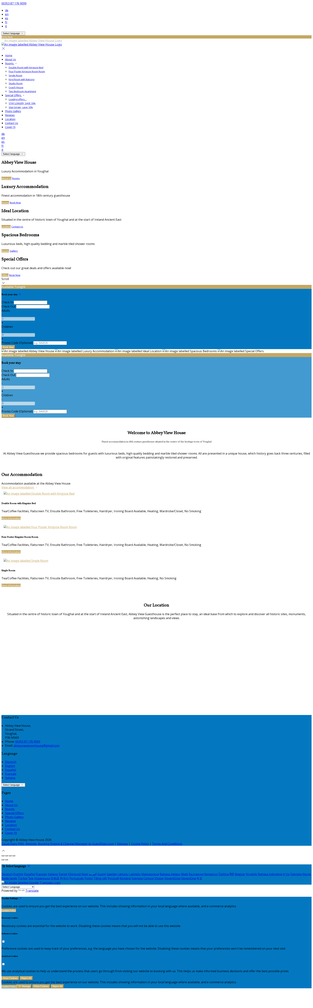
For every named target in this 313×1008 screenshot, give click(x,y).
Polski (89, 878)
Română (125, 878)
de (6, 10)
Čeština (224, 874)
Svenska (137, 878)
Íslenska (296, 874)
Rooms (9, 63)
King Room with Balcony (22, 79)
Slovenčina (188, 878)
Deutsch (10, 762)
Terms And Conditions (167, 844)
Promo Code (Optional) (17, 343)
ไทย (30, 878)
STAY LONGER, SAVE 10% (22, 103)
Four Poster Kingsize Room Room (27, 71)
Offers (5, 275)
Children (7, 327)
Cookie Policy (140, 844)
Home (8, 55)
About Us (10, 59)
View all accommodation (18, 487)
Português (76, 878)
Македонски (150, 874)
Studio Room (16, 83)
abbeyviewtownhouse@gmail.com (36, 746)
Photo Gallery (13, 111)
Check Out (8, 306)
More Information (11, 518)
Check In (7, 302)
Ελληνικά (74, 874)
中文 (199, 878)
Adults (5, 311)
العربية (93, 874)
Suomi (101, 874)
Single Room (15, 75)
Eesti (85, 874)
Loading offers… (18, 99)
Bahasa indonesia (270, 874)
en (7, 14)
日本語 (55, 878)
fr (6, 22)
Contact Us (11, 123)
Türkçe (23, 878)
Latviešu (135, 874)
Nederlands (9, 878)
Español (10, 770)
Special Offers (13, 95)
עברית (286, 874)
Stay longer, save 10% (21, 107)
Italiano (10, 778)
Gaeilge (112, 874)
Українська (42, 878)
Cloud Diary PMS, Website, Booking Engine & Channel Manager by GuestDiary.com (57, 844)
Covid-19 (10, 127)
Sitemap (122, 844)
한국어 (64, 878)
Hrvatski (251, 874)
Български (196, 874)
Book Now (15, 202)
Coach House (16, 87)
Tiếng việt (100, 878)
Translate (32, 891)
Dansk (63, 874)
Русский (113, 878)
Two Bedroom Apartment (22, 91)
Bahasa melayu (170, 874)
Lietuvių (123, 874)
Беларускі (211, 874)
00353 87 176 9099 (13, 3)
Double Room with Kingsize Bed (26, 67)
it (6, 26)
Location (10, 119)
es (6, 18)
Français (10, 774)
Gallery (14, 250)
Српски (148, 878)
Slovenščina (172, 878)
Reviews (10, 115)
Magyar (240, 874)
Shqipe (159, 878)
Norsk (306, 874)
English (10, 766)
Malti (184, 874)
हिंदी (231, 874)
